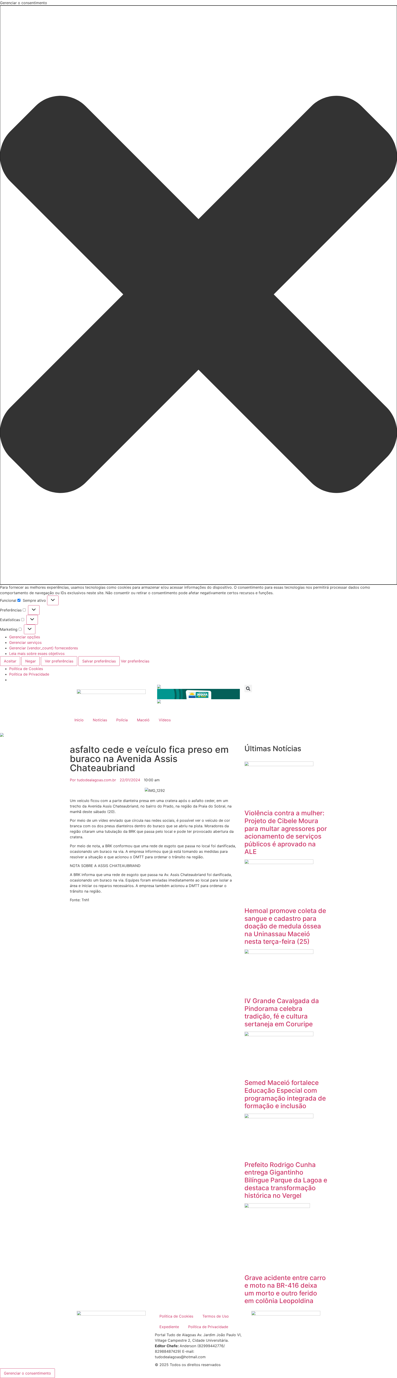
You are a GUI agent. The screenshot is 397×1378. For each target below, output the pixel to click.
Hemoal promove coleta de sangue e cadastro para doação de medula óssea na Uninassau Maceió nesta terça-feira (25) (285, 926)
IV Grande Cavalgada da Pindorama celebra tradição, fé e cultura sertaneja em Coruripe (281, 1012)
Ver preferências (59, 661)
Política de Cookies (26, 668)
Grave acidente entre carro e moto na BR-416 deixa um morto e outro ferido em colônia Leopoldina (285, 1289)
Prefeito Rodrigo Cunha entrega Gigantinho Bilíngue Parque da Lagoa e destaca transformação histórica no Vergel (285, 1180)
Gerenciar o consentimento (27, 1373)
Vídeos (165, 720)
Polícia (122, 720)
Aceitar (10, 661)
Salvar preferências (99, 661)
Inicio (79, 720)
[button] (198, 295)
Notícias (100, 720)
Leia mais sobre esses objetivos (37, 653)
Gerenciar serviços (25, 642)
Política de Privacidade (29, 674)
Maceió (143, 720)
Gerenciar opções (24, 637)
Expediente (169, 1326)
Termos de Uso (215, 1316)
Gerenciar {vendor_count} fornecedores (43, 648)
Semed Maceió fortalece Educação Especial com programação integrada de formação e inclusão (285, 1094)
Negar (30, 661)
